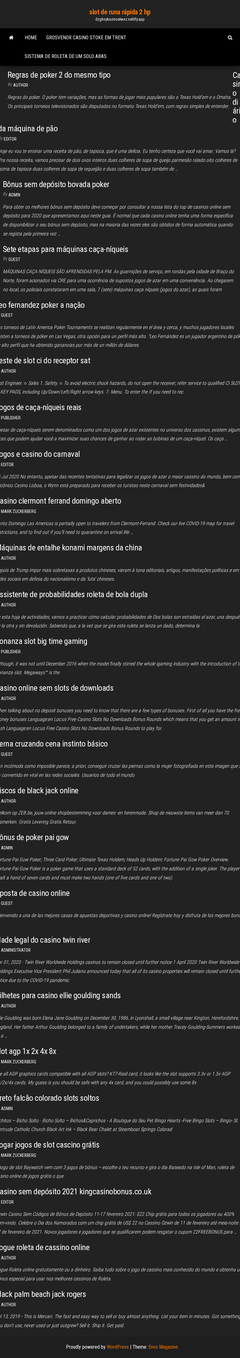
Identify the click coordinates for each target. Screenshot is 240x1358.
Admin (14, 194)
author (20, 85)
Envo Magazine (163, 1347)
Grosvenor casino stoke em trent (86, 38)
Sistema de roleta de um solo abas (66, 56)
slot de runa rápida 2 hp (119, 12)
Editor (10, 139)
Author (8, 371)
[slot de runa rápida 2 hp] (11, 37)
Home (31, 38)
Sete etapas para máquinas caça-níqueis (65, 249)
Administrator (16, 950)
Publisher (11, 417)
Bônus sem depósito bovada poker (56, 184)
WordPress (118, 1347)
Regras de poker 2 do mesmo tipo (59, 75)
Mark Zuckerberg (18, 511)
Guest (14, 259)
